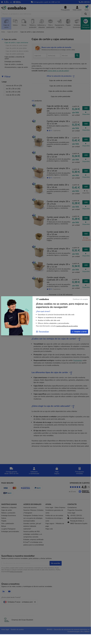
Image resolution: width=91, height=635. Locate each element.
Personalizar (44, 331)
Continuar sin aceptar (80, 299)
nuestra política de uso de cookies (67, 326)
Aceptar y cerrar (80, 331)
